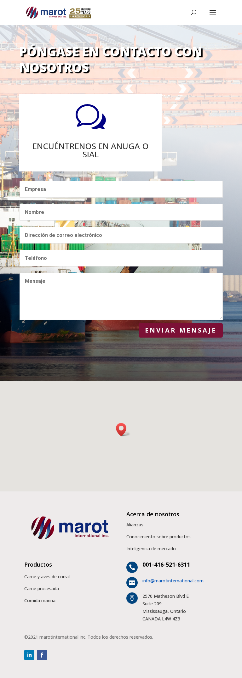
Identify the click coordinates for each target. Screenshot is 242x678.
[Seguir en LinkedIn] (29, 655)
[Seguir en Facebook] (42, 655)
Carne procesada (41, 588)
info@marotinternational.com (173, 581)
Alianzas (134, 525)
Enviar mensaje (180, 330)
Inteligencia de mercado (151, 549)
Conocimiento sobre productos (158, 537)
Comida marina (39, 600)
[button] (123, 429)
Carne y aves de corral (47, 577)
